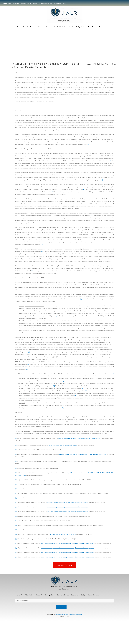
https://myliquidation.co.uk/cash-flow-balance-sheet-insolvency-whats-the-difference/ (80, 438)
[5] (102, 180)
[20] (54, 386)
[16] (28, 364)
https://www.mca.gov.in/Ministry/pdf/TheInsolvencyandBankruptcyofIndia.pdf (67, 502)
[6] (83, 189)
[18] (113, 373)
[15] (29, 352)
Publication (49, 27)
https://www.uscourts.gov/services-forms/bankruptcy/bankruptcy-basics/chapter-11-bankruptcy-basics (67, 543)
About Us (19, 595)
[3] (70, 158)
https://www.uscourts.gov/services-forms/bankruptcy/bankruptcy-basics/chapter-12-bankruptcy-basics (67, 548)
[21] (83, 388)
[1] (97, 120)
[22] (86, 391)
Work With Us (92, 27)
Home (18, 27)
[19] (63, 381)
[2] (88, 144)
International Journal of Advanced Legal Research (69, 614)
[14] (57, 316)
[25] (63, 408)
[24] (28, 398)
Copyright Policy (50, 595)
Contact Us (39, 595)
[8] (91, 215)
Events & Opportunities (79, 27)
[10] (42, 244)
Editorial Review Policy (78, 595)
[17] (27, 369)
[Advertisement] (64, 42)
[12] (32, 270)
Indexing (101, 27)
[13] (81, 299)
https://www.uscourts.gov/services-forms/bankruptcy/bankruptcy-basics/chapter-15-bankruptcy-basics (67, 557)
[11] (42, 251)
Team (24, 27)
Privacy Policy (29, 595)
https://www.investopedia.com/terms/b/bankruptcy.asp (63, 445)
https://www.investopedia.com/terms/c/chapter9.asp (62, 534)
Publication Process (63, 595)
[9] (53, 237)
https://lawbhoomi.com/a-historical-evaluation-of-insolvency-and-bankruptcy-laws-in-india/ (82, 454)
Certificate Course (62, 27)
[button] (64, 565)
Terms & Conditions (93, 595)
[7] (52, 192)
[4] (110, 160)
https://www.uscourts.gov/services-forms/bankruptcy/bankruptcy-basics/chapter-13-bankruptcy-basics (67, 552)
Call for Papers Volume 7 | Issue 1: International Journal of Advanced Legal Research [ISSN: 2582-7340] (33, 3)
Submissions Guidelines (37, 27)
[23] (76, 395)
